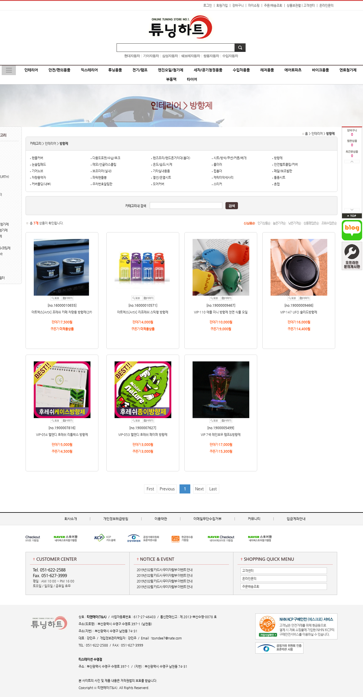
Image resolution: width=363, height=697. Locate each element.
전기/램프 (139, 70)
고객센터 (309, 5)
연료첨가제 (347, 70)
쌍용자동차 (211, 56)
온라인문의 (326, 5)
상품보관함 (294, 5)
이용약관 (161, 519)
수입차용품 (241, 70)
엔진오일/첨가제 (170, 70)
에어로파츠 (292, 70)
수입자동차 (230, 56)
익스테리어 (89, 70)
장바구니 (238, 5)
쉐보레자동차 (190, 56)
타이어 (192, 79)
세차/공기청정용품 (208, 70)
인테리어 (31, 70)
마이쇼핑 (253, 5)
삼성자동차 (170, 56)
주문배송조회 (250, 586)
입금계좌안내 (296, 519)
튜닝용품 (115, 70)
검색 (232, 206)
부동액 (171, 79)
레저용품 (267, 70)
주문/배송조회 (273, 5)
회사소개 (70, 519)
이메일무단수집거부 (207, 519)
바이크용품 (320, 70)
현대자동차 (132, 56)
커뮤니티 (254, 519)
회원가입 (222, 5)
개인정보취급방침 (115, 519)
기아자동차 (151, 56)
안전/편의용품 (59, 70)
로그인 (207, 5)
